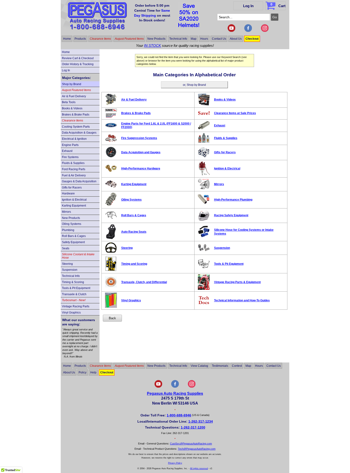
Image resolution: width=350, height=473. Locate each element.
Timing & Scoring (73, 282)
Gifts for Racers (72, 187)
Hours (204, 38)
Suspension (69, 269)
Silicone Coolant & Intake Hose (78, 256)
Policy (82, 372)
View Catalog (199, 365)
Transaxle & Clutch (74, 294)
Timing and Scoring (134, 263)
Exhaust (67, 151)
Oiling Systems (71, 224)
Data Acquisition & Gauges (79, 132)
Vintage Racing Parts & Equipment (237, 282)
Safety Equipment (73, 242)
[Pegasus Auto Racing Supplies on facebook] (248, 30)
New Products (156, 38)
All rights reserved (199, 468)
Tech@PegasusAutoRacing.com (196, 448)
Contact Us (219, 38)
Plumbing (68, 230)
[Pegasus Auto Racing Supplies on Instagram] (265, 30)
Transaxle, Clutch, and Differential (144, 282)
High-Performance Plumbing (233, 199)
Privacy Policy (175, 463)
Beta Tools (68, 102)
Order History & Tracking (78, 64)
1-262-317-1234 (200, 421)
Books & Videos (72, 108)
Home (67, 38)
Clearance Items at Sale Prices (235, 113)
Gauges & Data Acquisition (79, 181)
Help (93, 372)
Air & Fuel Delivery (74, 96)
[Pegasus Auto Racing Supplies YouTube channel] (231, 30)
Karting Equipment (74, 205)
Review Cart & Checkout (78, 58)
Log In (248, 6)
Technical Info (178, 38)
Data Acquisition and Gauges (140, 152)
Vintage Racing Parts (75, 306)
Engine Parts (70, 145)
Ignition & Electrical (74, 199)
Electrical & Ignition (74, 138)
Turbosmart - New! (73, 300)
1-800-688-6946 (179, 415)
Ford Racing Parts (73, 169)
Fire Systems (70, 157)
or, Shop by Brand (194, 85)
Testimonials (220, 365)
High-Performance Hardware (140, 168)
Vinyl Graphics (71, 312)
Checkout (252, 38)
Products (80, 38)
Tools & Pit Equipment (76, 288)
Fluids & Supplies (73, 163)
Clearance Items (100, 38)
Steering (67, 263)
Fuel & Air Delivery (74, 175)
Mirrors (66, 211)
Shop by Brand (71, 84)
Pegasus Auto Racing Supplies (175, 393)
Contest (237, 365)
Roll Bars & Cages (74, 236)
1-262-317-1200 (193, 427)
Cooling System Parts (76, 126)
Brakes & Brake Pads (75, 114)
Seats (65, 248)
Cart (277, 5)
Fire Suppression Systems (139, 138)
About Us (236, 38)
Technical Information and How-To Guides (242, 300)
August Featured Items (129, 38)
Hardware (68, 193)
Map (193, 38)
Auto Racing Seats (133, 231)
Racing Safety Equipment (231, 215)
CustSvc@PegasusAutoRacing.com (191, 443)
